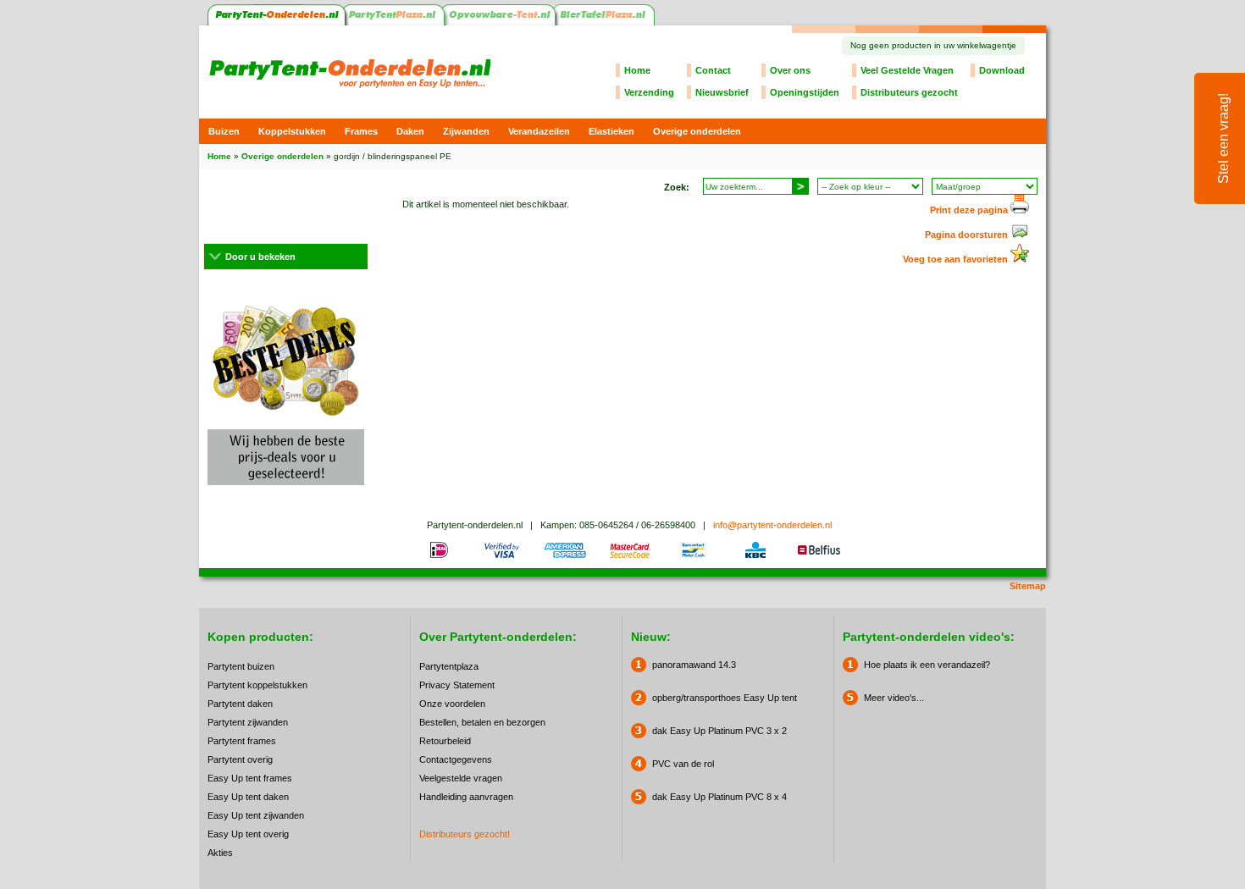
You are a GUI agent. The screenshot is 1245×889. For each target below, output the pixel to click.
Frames (361, 131)
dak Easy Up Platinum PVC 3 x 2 (719, 731)
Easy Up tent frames (250, 778)
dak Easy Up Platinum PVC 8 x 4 (719, 797)
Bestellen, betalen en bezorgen (482, 722)
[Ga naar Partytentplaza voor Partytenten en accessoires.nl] (395, 22)
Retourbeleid (445, 741)
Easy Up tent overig (248, 834)
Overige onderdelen (697, 131)
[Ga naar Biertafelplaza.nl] (605, 22)
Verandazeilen (539, 131)
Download (1002, 70)
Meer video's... (894, 698)
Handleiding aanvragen (466, 797)
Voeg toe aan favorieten (956, 259)
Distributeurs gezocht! (464, 834)
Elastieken (611, 131)
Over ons (790, 70)
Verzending (649, 92)
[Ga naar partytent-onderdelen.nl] (277, 22)
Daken (410, 131)
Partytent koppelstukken (257, 685)
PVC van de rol (683, 764)
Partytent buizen (241, 666)
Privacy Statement (457, 685)
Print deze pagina (970, 210)
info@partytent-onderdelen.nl (772, 525)
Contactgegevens (455, 759)
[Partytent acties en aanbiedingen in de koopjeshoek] (285, 490)
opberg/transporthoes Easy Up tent (724, 698)
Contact (713, 70)
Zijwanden (466, 131)
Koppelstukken (292, 131)
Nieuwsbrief (722, 92)
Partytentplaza (449, 666)
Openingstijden (804, 92)
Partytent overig (240, 759)
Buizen (224, 131)
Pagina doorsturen (967, 234)
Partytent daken (240, 703)
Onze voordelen (452, 703)
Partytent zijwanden (248, 722)
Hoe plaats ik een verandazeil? (927, 665)
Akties (220, 853)
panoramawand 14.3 (694, 665)
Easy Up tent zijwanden (256, 815)
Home (637, 70)
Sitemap (1028, 586)
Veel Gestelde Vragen (907, 70)
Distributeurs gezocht (909, 92)
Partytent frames (242, 741)
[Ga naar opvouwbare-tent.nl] (500, 22)
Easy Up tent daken (248, 797)
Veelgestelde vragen (460, 778)
